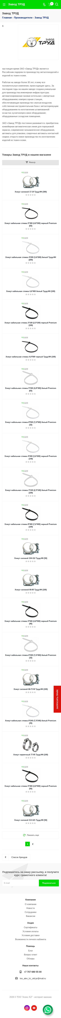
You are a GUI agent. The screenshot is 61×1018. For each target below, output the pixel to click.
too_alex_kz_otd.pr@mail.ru (33, 978)
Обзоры (30, 958)
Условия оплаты (31, 931)
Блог (30, 950)
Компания (30, 899)
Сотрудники (30, 912)
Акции (30, 923)
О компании (30, 904)
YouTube (34, 1008)
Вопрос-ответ (30, 954)
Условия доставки (30, 935)
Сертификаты (30, 927)
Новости (30, 908)
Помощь (30, 946)
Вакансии (30, 916)
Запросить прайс (57, 699)
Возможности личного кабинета (30, 939)
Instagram (27, 1008)
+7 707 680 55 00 (33, 972)
